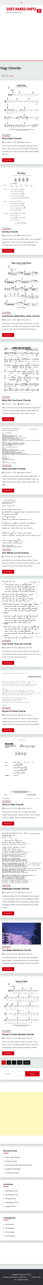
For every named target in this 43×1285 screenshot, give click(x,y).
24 (20, 1063)
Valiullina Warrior (25, 142)
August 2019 (10, 1206)
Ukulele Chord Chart (12, 1169)
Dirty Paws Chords (12, 138)
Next (27, 1063)
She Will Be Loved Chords (15, 552)
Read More (8, 160)
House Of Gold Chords (14, 711)
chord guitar (6, 135)
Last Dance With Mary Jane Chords (21, 316)
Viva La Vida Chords (12, 804)
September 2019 (11, 1202)
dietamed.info (21, 9)
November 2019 (11, 1195)
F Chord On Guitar (12, 1173)
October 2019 (10, 1198)
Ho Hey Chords (10, 231)
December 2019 (11, 1191)
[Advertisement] (21, 37)
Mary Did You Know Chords (16, 400)
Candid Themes (23, 1280)
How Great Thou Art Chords (16, 643)
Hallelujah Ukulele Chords (15, 888)
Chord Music (6, 228)
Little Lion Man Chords (13, 468)
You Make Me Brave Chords (16, 950)
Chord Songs (6, 465)
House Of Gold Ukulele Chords (18, 1034)
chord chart (6, 397)
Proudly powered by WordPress (15, 1277)
